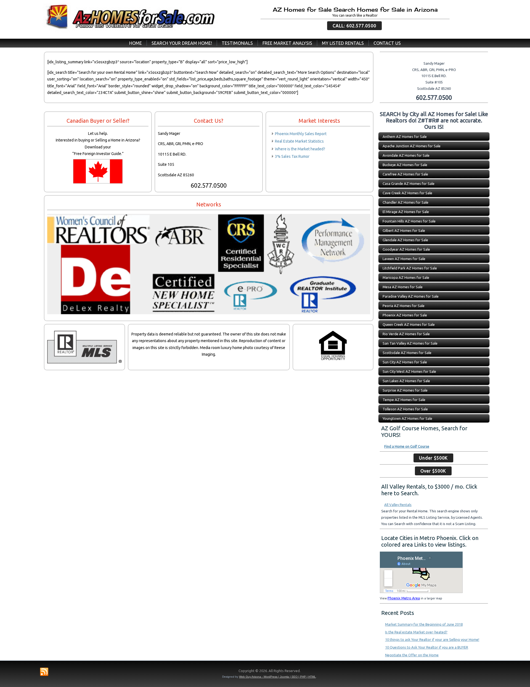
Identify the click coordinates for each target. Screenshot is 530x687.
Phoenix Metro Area (404, 598)
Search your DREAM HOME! (182, 43)
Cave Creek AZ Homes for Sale (407, 193)
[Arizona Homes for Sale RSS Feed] (44, 672)
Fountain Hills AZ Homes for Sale (409, 221)
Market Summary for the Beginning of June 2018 (424, 624)
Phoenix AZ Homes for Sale (405, 315)
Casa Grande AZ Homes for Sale (408, 183)
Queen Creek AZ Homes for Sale (409, 324)
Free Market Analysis (287, 43)
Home (135, 43)
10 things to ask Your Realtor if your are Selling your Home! (432, 639)
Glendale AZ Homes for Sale (405, 240)
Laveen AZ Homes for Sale (404, 259)
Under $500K (433, 457)
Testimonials (237, 43)
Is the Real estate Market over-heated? (416, 632)
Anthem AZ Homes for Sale (405, 136)
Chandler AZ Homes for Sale (405, 202)
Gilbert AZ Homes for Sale (404, 230)
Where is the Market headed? (300, 149)
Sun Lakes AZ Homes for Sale (406, 381)
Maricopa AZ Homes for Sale (406, 277)
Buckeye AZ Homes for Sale (405, 165)
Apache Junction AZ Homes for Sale (412, 146)
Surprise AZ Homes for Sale (405, 390)
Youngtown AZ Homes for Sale (407, 418)
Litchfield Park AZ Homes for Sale (410, 268)
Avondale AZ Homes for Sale (406, 155)
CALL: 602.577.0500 (354, 25)
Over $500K (433, 470)
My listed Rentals (343, 43)
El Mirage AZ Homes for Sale (406, 212)
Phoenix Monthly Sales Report (301, 134)
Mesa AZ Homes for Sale (403, 287)
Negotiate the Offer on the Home (412, 655)
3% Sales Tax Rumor (292, 156)
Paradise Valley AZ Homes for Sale (411, 296)
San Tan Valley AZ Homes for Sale (410, 343)
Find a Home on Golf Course (406, 446)
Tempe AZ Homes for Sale (404, 400)
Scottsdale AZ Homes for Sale (407, 353)
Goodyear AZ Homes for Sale (406, 249)
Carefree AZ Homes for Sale (405, 174)
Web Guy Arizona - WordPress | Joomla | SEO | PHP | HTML (277, 676)
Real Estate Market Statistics (299, 141)
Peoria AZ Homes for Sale (404, 306)
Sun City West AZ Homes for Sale (409, 371)
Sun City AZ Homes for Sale (405, 362)
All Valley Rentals (398, 505)
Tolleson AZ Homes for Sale (405, 409)
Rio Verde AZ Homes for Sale (406, 334)
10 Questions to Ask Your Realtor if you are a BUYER (426, 647)
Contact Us (387, 43)
